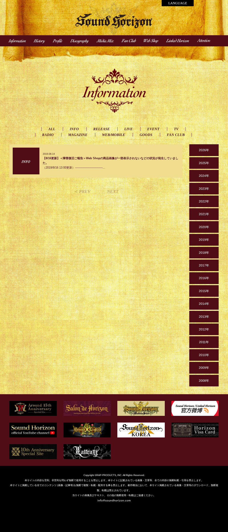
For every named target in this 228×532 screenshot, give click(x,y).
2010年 (204, 355)
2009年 (204, 367)
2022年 (204, 201)
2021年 (204, 214)
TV (176, 129)
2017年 (204, 265)
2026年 (204, 150)
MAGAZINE (78, 135)
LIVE (128, 129)
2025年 (204, 163)
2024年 (204, 175)
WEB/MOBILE (113, 135)
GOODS (146, 135)
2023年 (204, 188)
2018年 (204, 252)
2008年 (204, 380)
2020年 (204, 227)
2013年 (204, 316)
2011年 (204, 342)
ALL (51, 129)
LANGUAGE (177, 3)
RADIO (48, 135)
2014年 (204, 303)
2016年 (204, 278)
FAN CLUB (176, 135)
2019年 (204, 239)
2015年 (204, 291)
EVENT (153, 129)
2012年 (204, 329)
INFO (74, 129)
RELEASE (101, 129)
